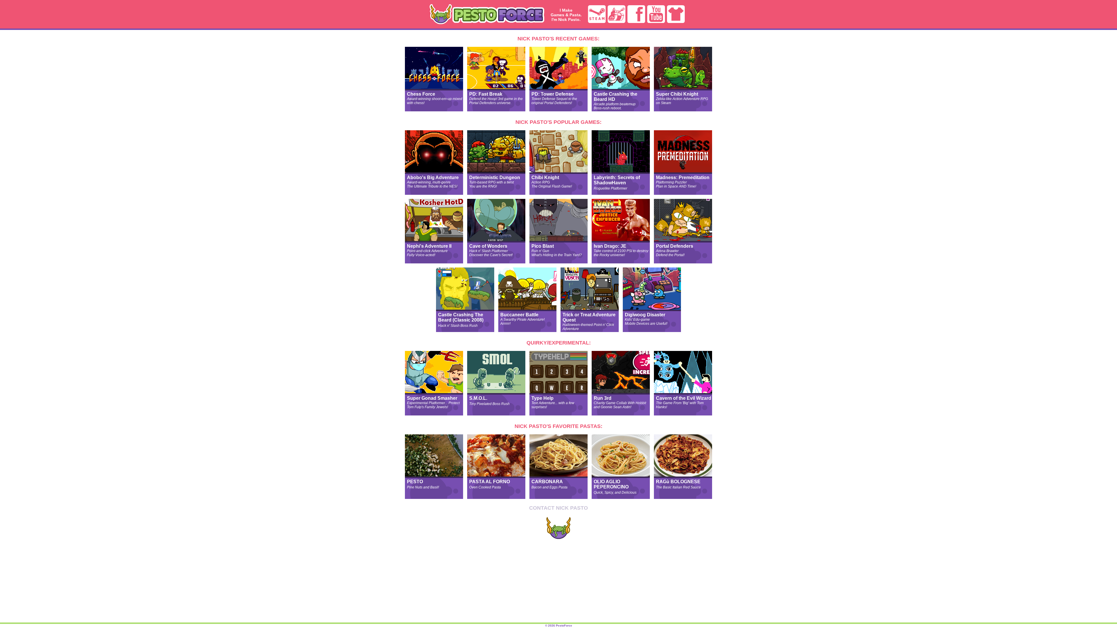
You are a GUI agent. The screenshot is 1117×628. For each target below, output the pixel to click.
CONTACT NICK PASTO (558, 508)
